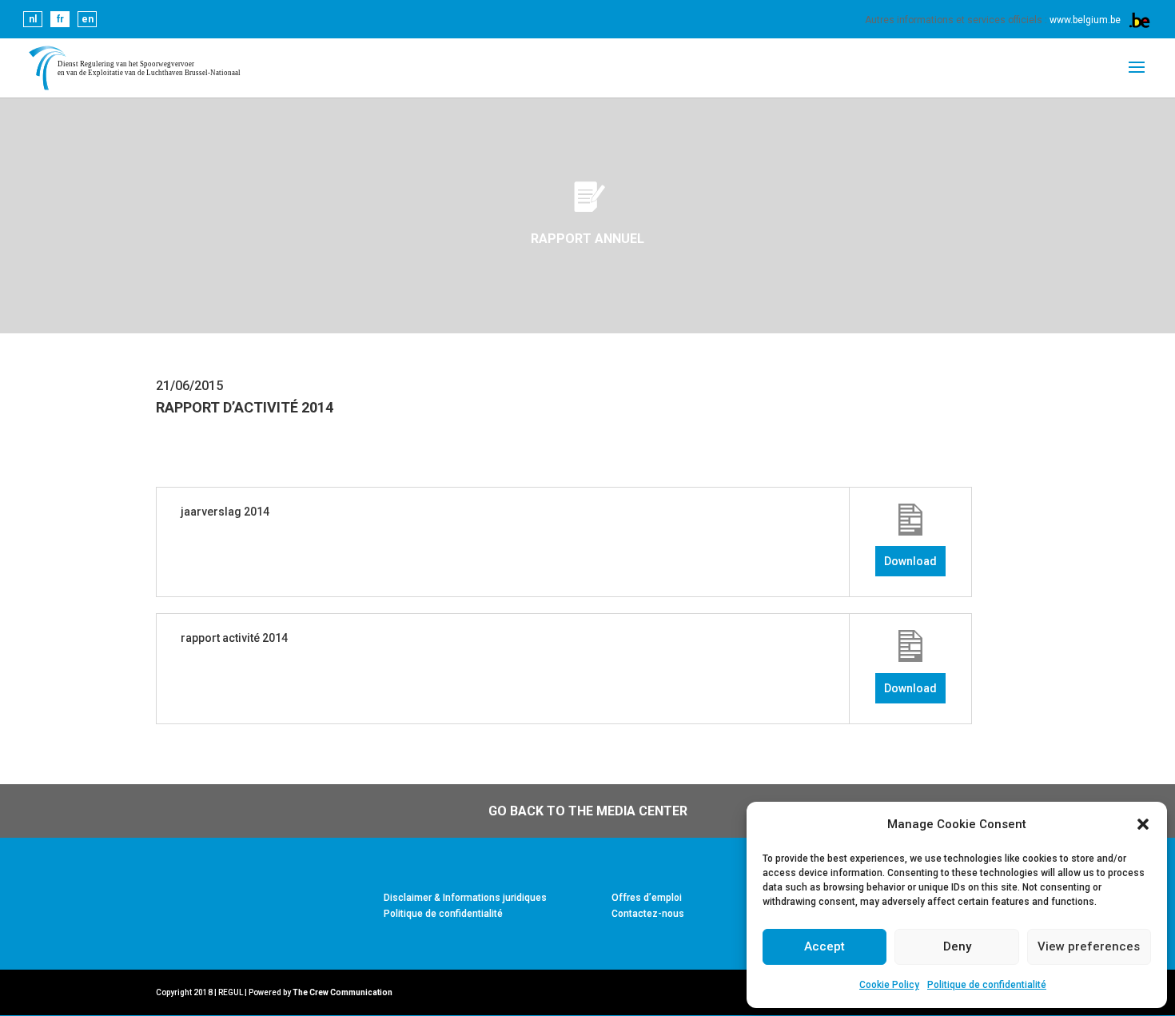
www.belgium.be (1085, 20)
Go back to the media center (587, 811)
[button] (1143, 824)
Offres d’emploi (646, 897)
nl (33, 19)
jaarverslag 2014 (225, 511)
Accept (824, 946)
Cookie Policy (889, 984)
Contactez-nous (647, 913)
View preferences (1089, 946)
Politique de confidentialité (986, 984)
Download (910, 561)
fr (60, 19)
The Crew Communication (342, 992)
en (88, 19)
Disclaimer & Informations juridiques (465, 897)
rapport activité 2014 (234, 638)
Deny (957, 946)
